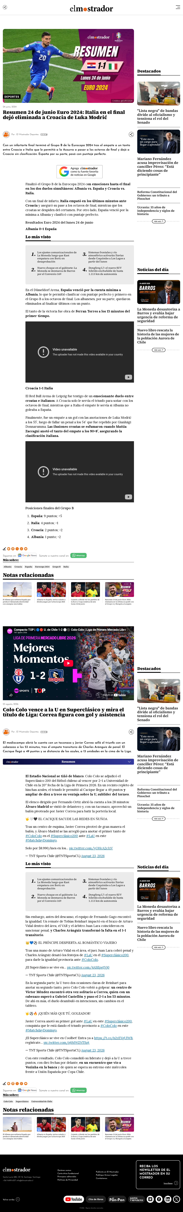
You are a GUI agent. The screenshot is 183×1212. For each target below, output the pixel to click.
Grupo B (56, 566)
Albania (7, 566)
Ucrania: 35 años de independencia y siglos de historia (155, 210)
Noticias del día (153, 269)
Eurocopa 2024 (42, 566)
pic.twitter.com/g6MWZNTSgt (66, 1042)
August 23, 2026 (93, 856)
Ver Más (43, 134)
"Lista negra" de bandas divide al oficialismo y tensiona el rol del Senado (157, 116)
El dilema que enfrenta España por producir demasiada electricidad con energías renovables (16, 601)
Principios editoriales (66, 1176)
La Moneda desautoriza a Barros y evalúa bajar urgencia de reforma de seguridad (158, 315)
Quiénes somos (64, 1169)
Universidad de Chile (41, 1101)
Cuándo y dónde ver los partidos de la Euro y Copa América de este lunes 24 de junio (85, 601)
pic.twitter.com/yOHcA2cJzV (91, 848)
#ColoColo (33, 836)
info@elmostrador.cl (24, 1180)
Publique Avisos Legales (107, 1174)
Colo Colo (8, 1101)
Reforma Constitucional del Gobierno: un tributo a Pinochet (157, 195)
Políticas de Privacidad (67, 1179)
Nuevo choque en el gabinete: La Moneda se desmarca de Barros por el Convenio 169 (57, 271)
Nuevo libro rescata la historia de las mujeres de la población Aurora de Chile (158, 336)
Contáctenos (101, 1177)
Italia (66, 566)
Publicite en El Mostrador (107, 1171)
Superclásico (22, 1101)
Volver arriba (8, 1199)
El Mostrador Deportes (27, 134)
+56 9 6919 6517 (9, 1180)
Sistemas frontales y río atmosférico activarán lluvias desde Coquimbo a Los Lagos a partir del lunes (106, 257)
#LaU (90, 836)
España (28, 566)
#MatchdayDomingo (41, 840)
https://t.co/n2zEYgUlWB (113, 1038)
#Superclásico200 (64, 836)
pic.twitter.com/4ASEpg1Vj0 (88, 967)
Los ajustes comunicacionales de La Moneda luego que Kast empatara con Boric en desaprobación (57, 257)
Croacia (18, 566)
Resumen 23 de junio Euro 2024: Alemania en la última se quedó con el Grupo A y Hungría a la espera (119, 601)
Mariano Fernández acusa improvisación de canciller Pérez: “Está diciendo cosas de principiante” (157, 166)
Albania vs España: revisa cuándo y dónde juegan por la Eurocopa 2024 (51, 600)
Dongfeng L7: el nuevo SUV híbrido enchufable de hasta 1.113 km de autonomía (106, 271)
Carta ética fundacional (68, 1173)
